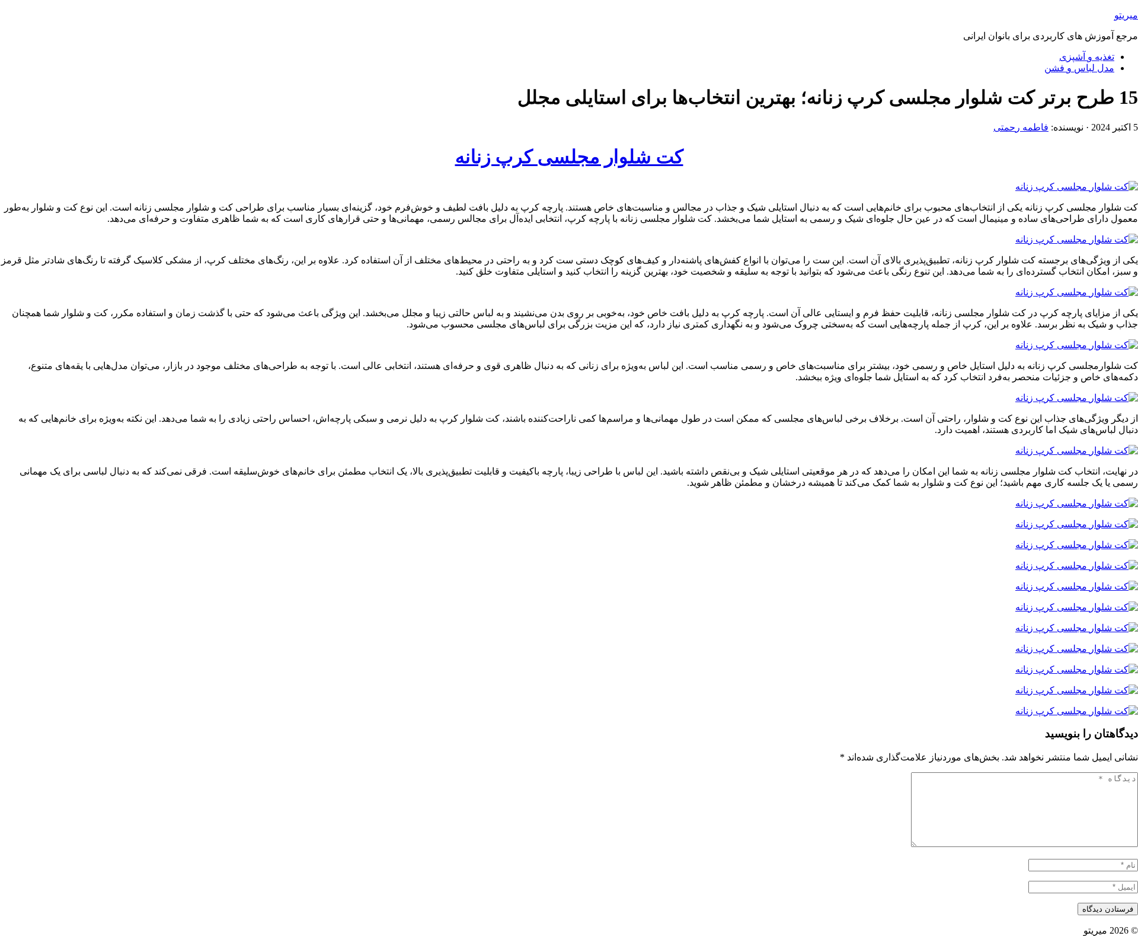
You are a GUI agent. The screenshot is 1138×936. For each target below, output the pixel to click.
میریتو (1126, 15)
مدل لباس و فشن (1079, 68)
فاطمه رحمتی (1021, 127)
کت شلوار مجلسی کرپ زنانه (569, 156)
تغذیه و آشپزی (1086, 57)
